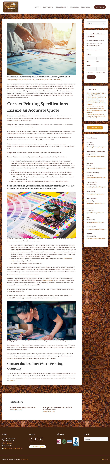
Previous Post (6, 389)
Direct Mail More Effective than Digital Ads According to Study (57, 408)
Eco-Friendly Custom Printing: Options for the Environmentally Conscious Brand (96, 116)
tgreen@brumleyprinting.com (95, 222)
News (102, 459)
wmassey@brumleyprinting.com (96, 229)
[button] (100, 7)
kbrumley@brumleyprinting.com (96, 177)
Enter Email (90, 72)
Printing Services (85, 7)
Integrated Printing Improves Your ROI (23, 407)
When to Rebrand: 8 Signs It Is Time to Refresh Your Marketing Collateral (96, 102)
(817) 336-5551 (7, 443)
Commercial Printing (61, 7)
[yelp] (41, 439)
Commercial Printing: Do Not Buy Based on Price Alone (96, 98)
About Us (36, 7)
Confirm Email (100, 72)
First (88, 61)
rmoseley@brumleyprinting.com (96, 187)
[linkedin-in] (36, 439)
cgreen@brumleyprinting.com (95, 213)
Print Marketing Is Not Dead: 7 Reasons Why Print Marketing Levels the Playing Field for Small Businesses (96, 109)
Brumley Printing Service (14, 80)
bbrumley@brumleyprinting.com (96, 147)
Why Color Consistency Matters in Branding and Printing (96, 94)
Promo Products (74, 7)
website (12, 380)
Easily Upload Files (48, 7)
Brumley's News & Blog (28, 80)
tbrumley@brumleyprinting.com (96, 168)
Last (97, 61)
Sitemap (106, 459)
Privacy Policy (24, 459)
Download (91, 77)
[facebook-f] (31, 439)
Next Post (78, 389)
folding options (47, 280)
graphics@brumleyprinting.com (96, 203)
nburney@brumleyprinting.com (96, 194)
